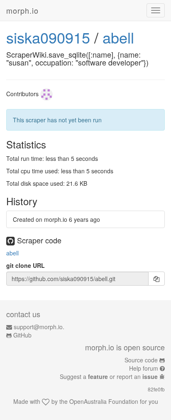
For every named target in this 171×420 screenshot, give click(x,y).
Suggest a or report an (109, 376)
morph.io (22, 10)
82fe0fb (156, 389)
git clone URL (25, 265)
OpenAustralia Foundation (103, 401)
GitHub (22, 335)
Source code (141, 360)
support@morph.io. (39, 327)
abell (118, 37)
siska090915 (48, 37)
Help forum (143, 368)
